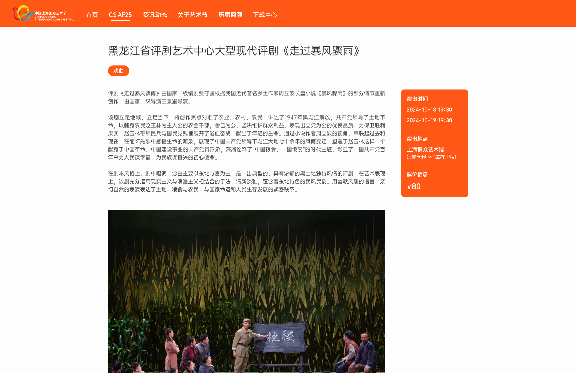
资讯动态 (155, 14)
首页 (92, 14)
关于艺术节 (193, 14)
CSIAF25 (120, 14)
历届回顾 (230, 14)
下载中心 (265, 14)
